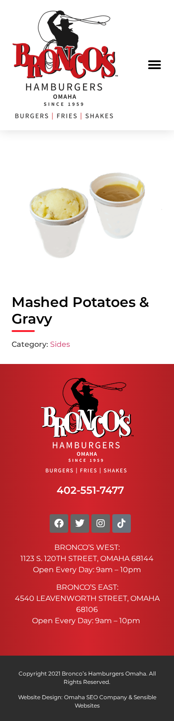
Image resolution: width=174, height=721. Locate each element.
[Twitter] (80, 523)
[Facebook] (59, 523)
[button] (154, 65)
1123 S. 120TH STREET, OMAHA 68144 (87, 558)
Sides (60, 344)
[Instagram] (100, 523)
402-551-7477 (90, 490)
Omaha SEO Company (95, 697)
